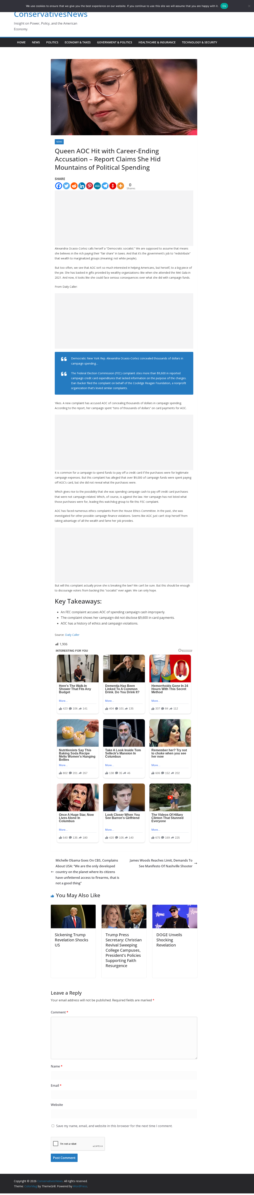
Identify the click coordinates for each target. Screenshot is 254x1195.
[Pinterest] (89, 185)
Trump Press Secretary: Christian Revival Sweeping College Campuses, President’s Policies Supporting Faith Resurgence (124, 950)
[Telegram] (105, 185)
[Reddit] (74, 185)
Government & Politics (114, 42)
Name (57, 1066)
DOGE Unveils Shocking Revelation (169, 940)
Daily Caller (72, 635)
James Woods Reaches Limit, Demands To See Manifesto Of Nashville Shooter (161, 863)
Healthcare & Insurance (157, 42)
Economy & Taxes (78, 42)
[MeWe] (97, 185)
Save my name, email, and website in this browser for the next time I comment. (114, 1126)
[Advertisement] (124, 218)
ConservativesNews (51, 13)
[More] (120, 185)
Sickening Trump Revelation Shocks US (71, 940)
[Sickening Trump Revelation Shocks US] (73, 907)
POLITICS (52, 42)
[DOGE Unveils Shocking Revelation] (174, 907)
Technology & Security (199, 42)
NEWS (36, 42)
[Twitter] (66, 185)
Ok (224, 6)
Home (21, 42)
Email (56, 1085)
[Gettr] (112, 185)
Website (57, 1105)
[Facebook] (58, 185)
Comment (59, 1012)
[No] (249, 6)
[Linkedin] (81, 185)
